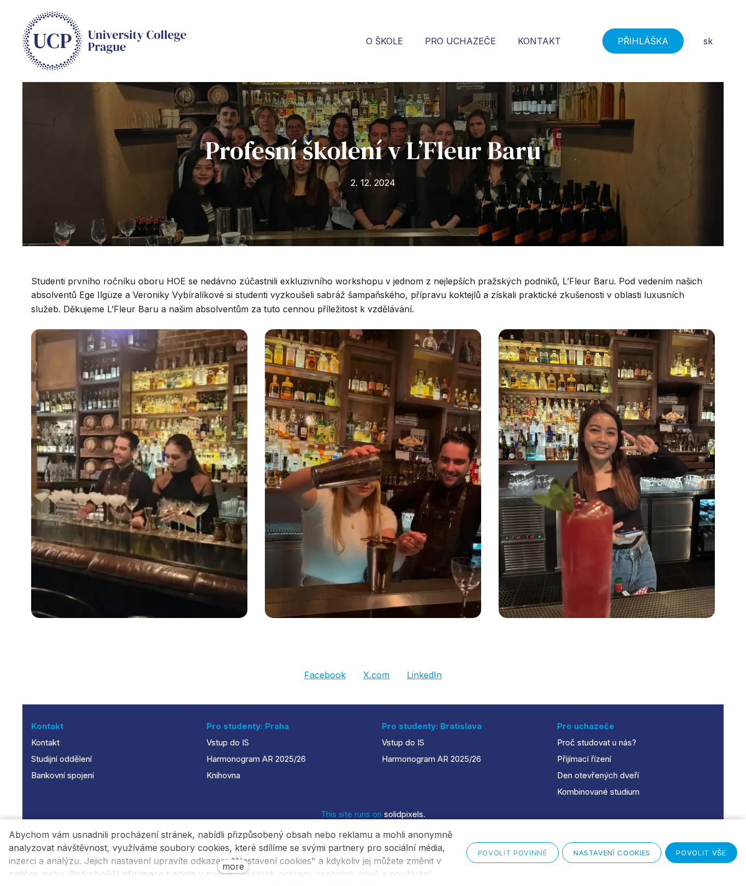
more (233, 866)
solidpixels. (404, 814)
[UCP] (104, 41)
